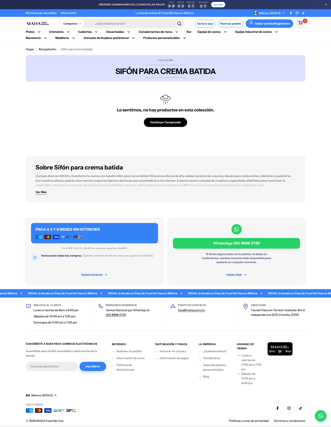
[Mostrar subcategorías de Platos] (39, 32)
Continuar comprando (165, 122)
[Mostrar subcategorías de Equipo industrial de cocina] (276, 32)
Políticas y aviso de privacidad (249, 421)
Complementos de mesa (155, 32)
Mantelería (33, 38)
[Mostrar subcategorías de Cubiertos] (96, 32)
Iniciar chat (234, 274)
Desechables (115, 32)
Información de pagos (174, 358)
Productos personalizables (161, 38)
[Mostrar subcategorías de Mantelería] (45, 38)
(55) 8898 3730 (116, 315)
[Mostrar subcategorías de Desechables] (129, 32)
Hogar (30, 49)
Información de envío (130, 358)
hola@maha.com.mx (191, 310)
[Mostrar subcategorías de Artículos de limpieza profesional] (133, 38)
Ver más (218, 4)
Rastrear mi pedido (129, 351)
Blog (206, 376)
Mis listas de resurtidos (41, 13)
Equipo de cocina (209, 32)
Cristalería (56, 32)
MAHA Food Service (49, 421)
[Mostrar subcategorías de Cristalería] (68, 32)
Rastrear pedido (230, 23)
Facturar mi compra (173, 351)
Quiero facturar (92, 274)
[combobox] (122, 23)
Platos (30, 32)
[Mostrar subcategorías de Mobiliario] (73, 38)
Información (68, 13)
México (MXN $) (270, 13)
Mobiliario (62, 38)
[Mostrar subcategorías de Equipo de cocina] (225, 32)
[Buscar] (179, 23)
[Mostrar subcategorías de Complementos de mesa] (177, 32)
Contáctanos (211, 358)
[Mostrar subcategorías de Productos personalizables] (184, 38)
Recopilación (47, 49)
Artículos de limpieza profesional (106, 38)
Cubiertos (85, 32)
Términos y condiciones (289, 421)
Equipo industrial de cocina (253, 32)
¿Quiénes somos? (215, 351)
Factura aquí (205, 23)
